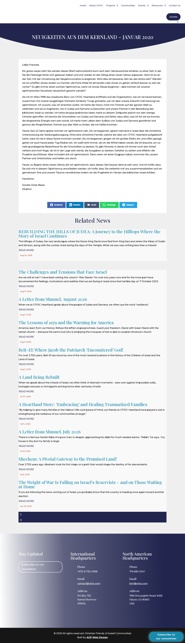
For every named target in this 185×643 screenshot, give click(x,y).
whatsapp (111, 205)
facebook (58, 205)
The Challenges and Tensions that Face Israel (62, 272)
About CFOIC (96, 5)
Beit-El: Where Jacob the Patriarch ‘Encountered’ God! (70, 350)
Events (142, 5)
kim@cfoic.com (138, 583)
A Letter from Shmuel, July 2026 (49, 432)
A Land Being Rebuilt (39, 377)
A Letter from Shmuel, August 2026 (52, 299)
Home (83, 5)
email (93, 205)
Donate (173, 16)
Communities (128, 5)
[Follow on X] (38, 580)
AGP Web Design (97, 637)
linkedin (76, 205)
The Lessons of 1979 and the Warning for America (66, 322)
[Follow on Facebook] (22, 580)
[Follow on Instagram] (30, 580)
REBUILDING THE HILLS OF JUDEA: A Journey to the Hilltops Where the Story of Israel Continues (89, 234)
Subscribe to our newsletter (32, 567)
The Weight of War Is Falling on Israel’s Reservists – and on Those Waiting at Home (90, 484)
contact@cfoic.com (88, 583)
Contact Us (174, 5)
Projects (110, 5)
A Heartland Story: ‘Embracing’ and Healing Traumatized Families (82, 404)
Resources (157, 5)
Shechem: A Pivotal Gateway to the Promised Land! (67, 459)
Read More (26, 250)
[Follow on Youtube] (47, 580)
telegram (130, 205)
